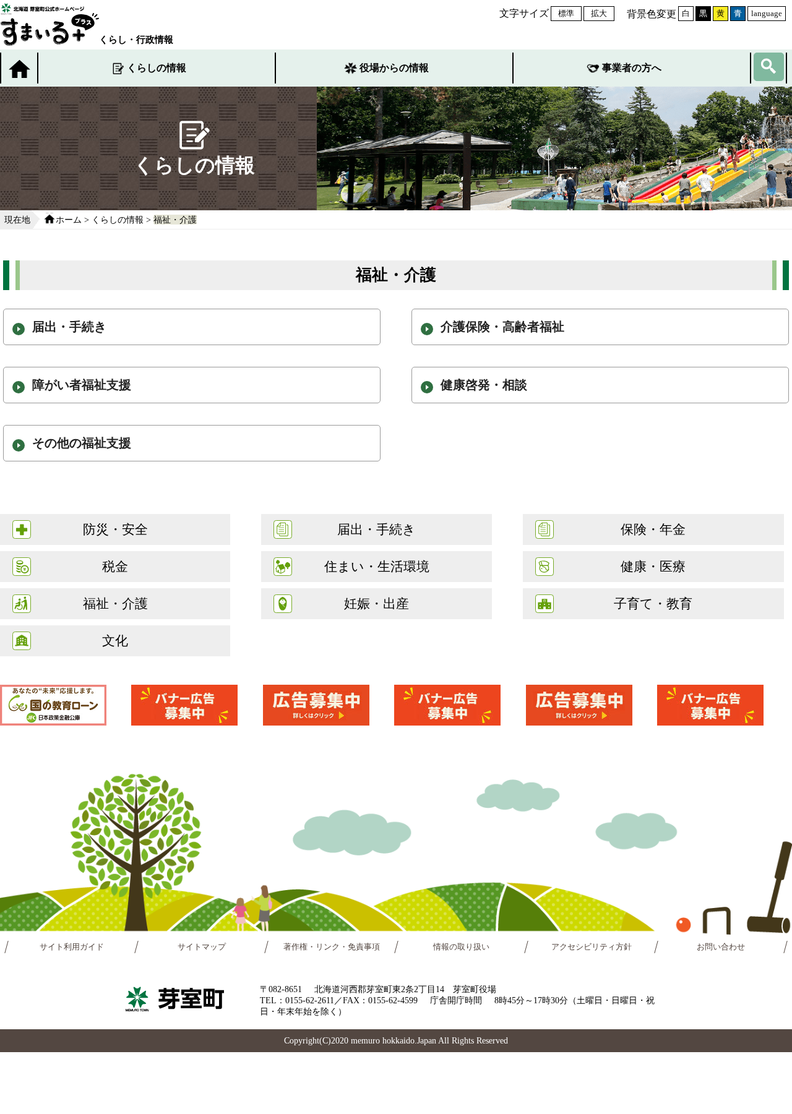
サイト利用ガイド (72, 947)
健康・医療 (653, 566)
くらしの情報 (156, 67)
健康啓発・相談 (484, 385)
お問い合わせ (721, 947)
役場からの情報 (394, 67)
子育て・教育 (653, 603)
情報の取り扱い (461, 947)
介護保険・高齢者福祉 (502, 326)
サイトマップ (202, 947)
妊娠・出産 (376, 603)
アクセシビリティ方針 (591, 947)
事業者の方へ (631, 67)
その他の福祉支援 (81, 443)
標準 (566, 13)
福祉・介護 (175, 220)
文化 (115, 640)
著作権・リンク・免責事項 (331, 947)
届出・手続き (69, 326)
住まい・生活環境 (376, 566)
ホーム (69, 220)
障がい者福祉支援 (81, 385)
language (766, 13)
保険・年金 (653, 529)
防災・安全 (115, 529)
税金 (115, 566)
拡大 (599, 13)
